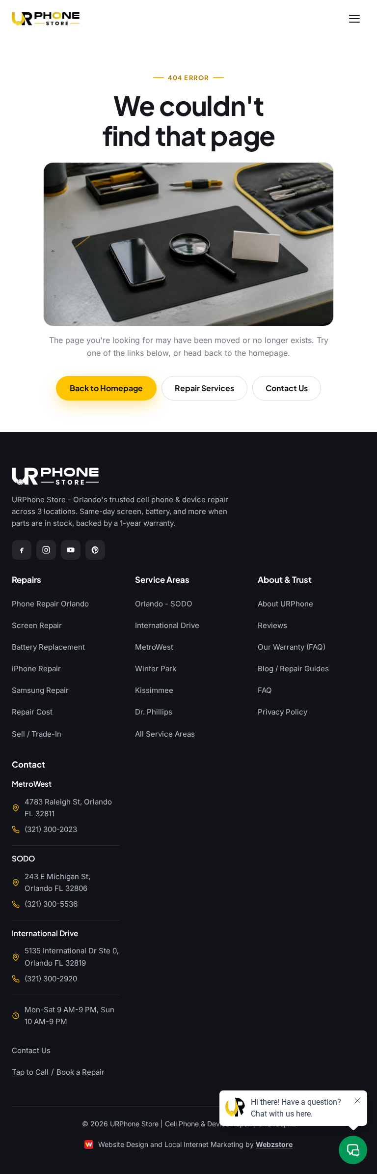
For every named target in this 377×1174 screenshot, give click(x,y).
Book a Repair (80, 1072)
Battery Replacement (48, 647)
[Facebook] (21, 550)
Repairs (26, 580)
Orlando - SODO (163, 603)
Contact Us (287, 388)
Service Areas (162, 580)
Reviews (272, 625)
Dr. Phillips (153, 711)
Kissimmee (154, 690)
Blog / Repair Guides (293, 668)
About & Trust (285, 580)
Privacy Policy (282, 711)
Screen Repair (37, 625)
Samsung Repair (40, 690)
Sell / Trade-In (36, 734)
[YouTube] (71, 550)
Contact (28, 765)
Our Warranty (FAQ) (291, 647)
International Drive (167, 625)
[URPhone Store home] (46, 19)
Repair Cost (32, 711)
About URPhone (285, 603)
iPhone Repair (36, 668)
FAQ (265, 690)
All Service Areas (165, 734)
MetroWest (154, 647)
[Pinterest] (95, 550)
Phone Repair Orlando (50, 603)
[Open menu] (354, 18)
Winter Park (155, 668)
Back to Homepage (106, 388)
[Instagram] (46, 550)
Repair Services (204, 388)
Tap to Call (30, 1072)
